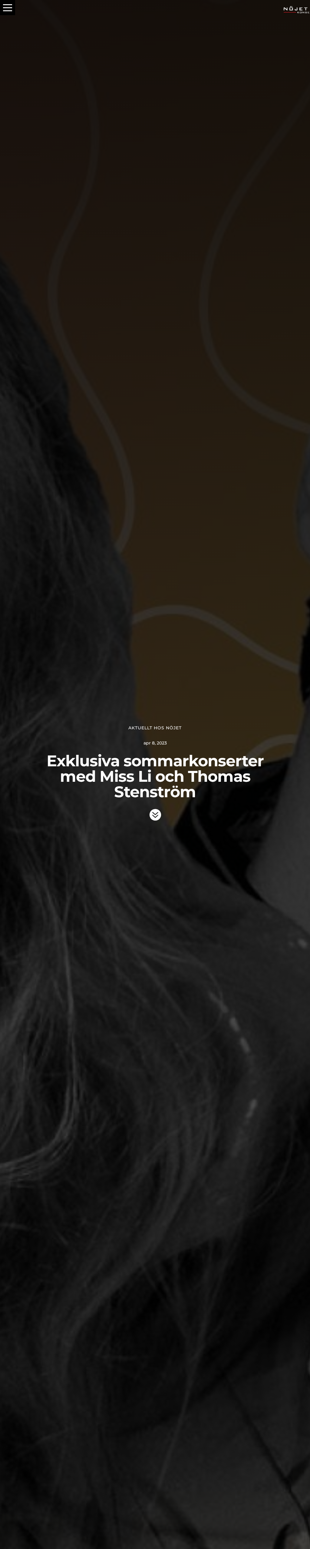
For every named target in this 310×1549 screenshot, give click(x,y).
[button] (7, 7)
